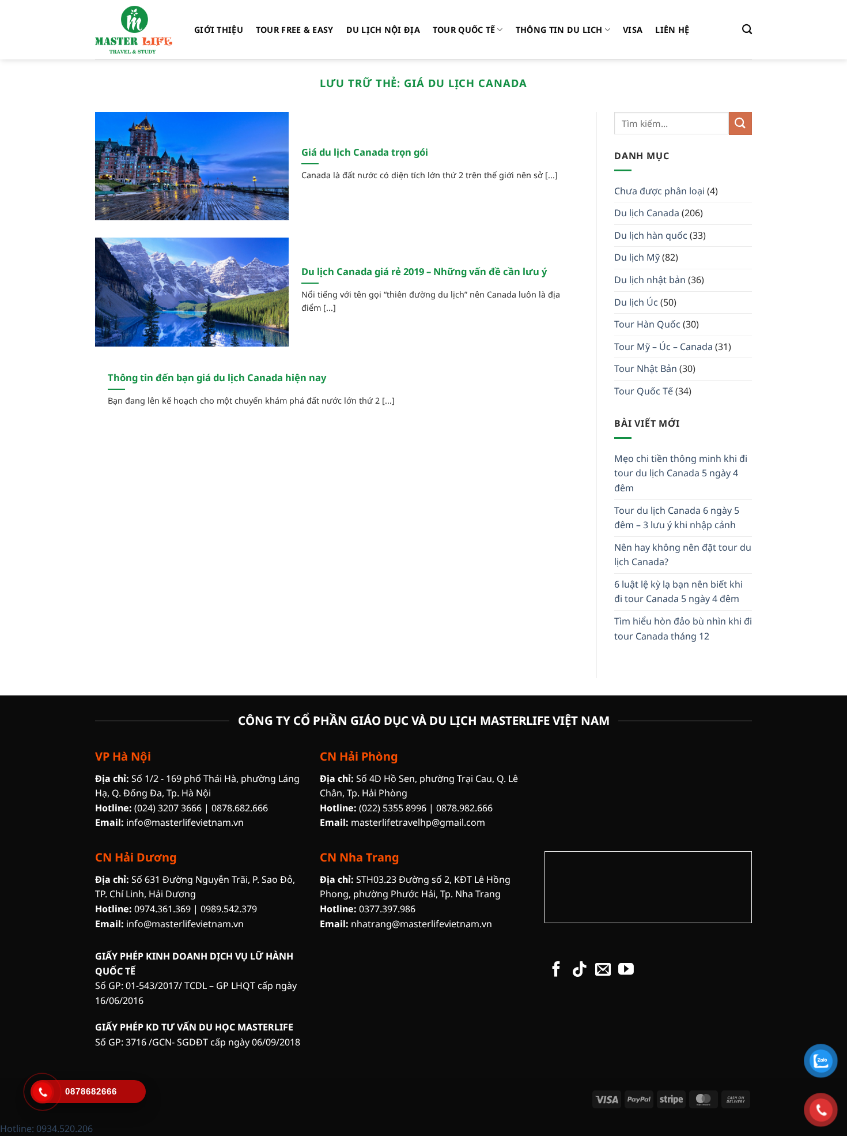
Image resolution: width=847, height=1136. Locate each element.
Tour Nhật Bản (645, 368)
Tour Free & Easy (295, 29)
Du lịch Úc (636, 302)
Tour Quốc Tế (464, 29)
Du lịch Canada (646, 212)
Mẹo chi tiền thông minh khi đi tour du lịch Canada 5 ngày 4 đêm (680, 473)
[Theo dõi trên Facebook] (556, 970)
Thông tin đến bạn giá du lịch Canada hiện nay (217, 377)
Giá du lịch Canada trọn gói (364, 152)
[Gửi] (740, 123)
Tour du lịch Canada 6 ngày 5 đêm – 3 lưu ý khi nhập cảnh (676, 518)
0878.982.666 (464, 808)
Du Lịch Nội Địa (383, 29)
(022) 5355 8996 (392, 808)
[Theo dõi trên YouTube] (626, 970)
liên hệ (672, 29)
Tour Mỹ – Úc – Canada (663, 346)
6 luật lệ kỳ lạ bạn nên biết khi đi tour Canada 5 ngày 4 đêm (678, 591)
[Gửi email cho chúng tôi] (603, 970)
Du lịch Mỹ (637, 257)
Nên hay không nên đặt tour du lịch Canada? (682, 555)
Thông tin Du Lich (559, 29)
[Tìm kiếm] (747, 30)
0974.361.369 (162, 908)
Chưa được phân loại (659, 191)
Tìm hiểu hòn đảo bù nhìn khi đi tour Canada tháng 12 (683, 628)
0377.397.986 (387, 908)
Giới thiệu (218, 29)
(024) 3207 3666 (168, 808)
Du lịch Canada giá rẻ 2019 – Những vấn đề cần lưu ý (424, 271)
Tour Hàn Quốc (647, 324)
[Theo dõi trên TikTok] (579, 970)
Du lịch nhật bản (650, 279)
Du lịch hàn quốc (650, 235)
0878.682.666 (239, 808)
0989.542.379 (229, 908)
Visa (632, 29)
